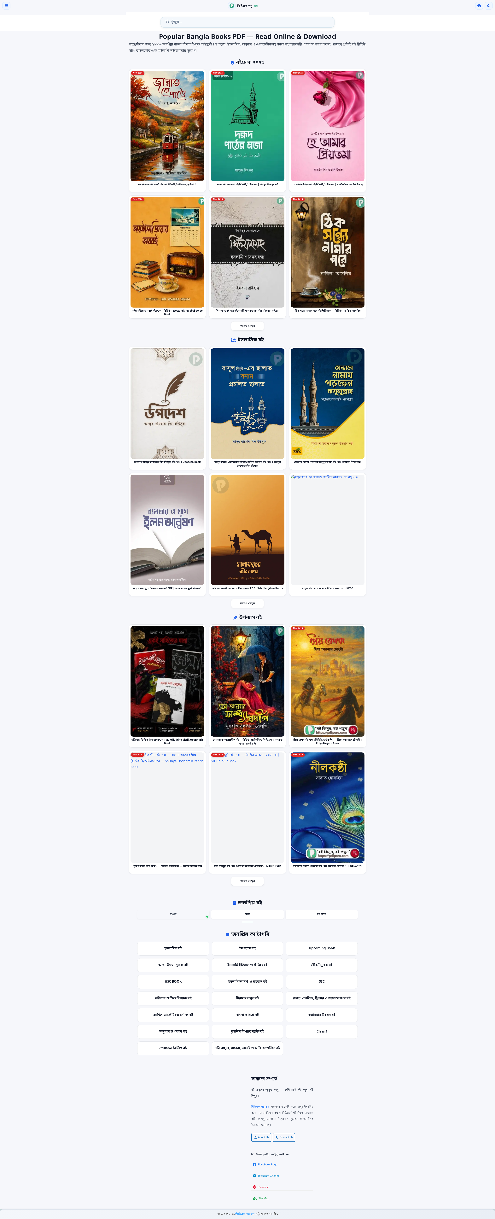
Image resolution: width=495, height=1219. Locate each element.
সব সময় (321, 914)
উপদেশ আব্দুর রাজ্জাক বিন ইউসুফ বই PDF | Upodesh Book (167, 462)
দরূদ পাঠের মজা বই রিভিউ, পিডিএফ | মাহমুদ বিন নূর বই (247, 184)
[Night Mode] (489, 6)
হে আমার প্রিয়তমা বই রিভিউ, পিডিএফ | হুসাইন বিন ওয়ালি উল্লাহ (328, 184)
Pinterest (263, 1187)
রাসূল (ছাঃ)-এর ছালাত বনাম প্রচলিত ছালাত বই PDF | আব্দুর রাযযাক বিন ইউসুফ (247, 464)
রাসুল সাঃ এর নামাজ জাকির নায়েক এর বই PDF (327, 588)
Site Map (263, 1198)
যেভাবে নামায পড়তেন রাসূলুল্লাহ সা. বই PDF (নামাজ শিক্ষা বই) (327, 462)
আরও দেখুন (247, 326)
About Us (263, 1137)
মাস (247, 914)
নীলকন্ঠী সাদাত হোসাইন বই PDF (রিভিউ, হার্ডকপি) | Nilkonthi (327, 866)
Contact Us (286, 1137)
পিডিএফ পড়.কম (245, 1214)
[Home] (479, 6)
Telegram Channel (269, 1175)
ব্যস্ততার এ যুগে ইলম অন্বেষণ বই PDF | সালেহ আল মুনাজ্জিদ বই (167, 588)
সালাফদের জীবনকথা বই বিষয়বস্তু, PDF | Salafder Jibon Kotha (247, 588)
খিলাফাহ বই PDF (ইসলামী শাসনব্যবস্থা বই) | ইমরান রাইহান (247, 311)
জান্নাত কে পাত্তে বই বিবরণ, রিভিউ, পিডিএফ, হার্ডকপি (167, 184)
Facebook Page (267, 1164)
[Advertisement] (126, 1102)
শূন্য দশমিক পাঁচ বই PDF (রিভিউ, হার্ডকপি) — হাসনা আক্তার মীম (167, 866)
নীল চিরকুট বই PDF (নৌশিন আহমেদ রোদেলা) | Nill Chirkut (247, 866)
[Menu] (6, 6)
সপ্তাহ (173, 914)
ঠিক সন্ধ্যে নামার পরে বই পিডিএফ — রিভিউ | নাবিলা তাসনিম (327, 311)
